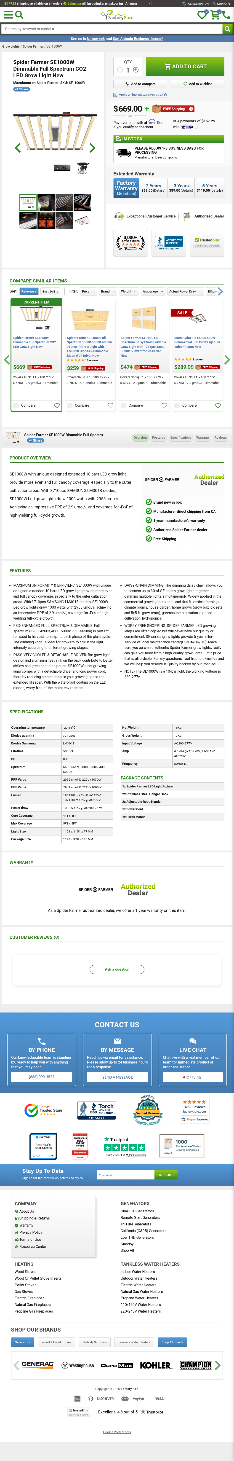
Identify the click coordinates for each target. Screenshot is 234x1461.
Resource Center (32, 1246)
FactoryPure (129, 1389)
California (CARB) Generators (144, 1231)
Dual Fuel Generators (137, 1211)
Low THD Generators (137, 1237)
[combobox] (112, 29)
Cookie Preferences (117, 1432)
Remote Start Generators (140, 1217)
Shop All (127, 1250)
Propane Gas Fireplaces (34, 1311)
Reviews (221, 437)
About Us (26, 1211)
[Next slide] (226, 360)
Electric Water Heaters (139, 1285)
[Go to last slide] (7, 360)
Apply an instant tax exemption (141, 94)
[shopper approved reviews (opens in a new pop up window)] (130, 243)
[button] (57, 405)
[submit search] (227, 29)
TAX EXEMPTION (197, 3)
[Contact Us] (226, 15)
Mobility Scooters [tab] (95, 1342)
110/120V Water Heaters (141, 1305)
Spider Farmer (33, 46)
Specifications (180, 437)
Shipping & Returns (34, 1218)
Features (158, 437)
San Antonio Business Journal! (138, 39)
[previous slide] (18, 148)
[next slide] (92, 148)
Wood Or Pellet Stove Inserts (38, 1278)
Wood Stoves (25, 1272)
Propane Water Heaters (139, 1298)
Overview (140, 437)
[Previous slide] (17, 1365)
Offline (193, 1077)
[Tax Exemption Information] (165, 94)
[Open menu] (8, 15)
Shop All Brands (172, 1342)
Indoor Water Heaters (138, 1272)
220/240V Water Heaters (141, 1311)
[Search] (19, 15)
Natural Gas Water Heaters (142, 1291)
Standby (127, 1244)
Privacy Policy (30, 1232)
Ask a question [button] (117, 969)
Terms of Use (30, 1239)
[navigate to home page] (117, 15)
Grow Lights (11, 46)
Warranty (203, 437)
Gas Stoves (24, 1291)
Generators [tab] (22, 1342)
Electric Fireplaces (29, 1298)
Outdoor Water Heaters (139, 1278)
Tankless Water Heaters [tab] (134, 1342)
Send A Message (117, 1077)
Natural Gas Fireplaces (33, 1305)
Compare (28, 405)
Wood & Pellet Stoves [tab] (56, 1342)
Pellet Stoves (26, 1285)
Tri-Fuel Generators (136, 1224)
